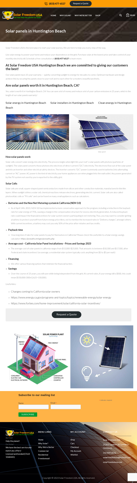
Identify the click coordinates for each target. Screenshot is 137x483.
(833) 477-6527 (57, 3)
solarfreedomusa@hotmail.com (117, 457)
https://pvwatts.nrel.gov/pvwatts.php (37, 238)
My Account (76, 451)
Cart (73, 443)
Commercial (43, 451)
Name (21, 403)
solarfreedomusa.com (112, 462)
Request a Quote (80, 3)
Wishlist (74, 454)
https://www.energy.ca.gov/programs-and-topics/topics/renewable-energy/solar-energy (61, 297)
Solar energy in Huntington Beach (26, 102)
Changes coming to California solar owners (35, 291)
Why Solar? (65, 15)
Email (54, 403)
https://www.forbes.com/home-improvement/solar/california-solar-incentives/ (55, 303)
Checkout (75, 447)
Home (53, 15)
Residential (43, 454)
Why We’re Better (83, 15)
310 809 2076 (109, 453)
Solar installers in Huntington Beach (72, 102)
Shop (97, 15)
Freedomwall (44, 458)
